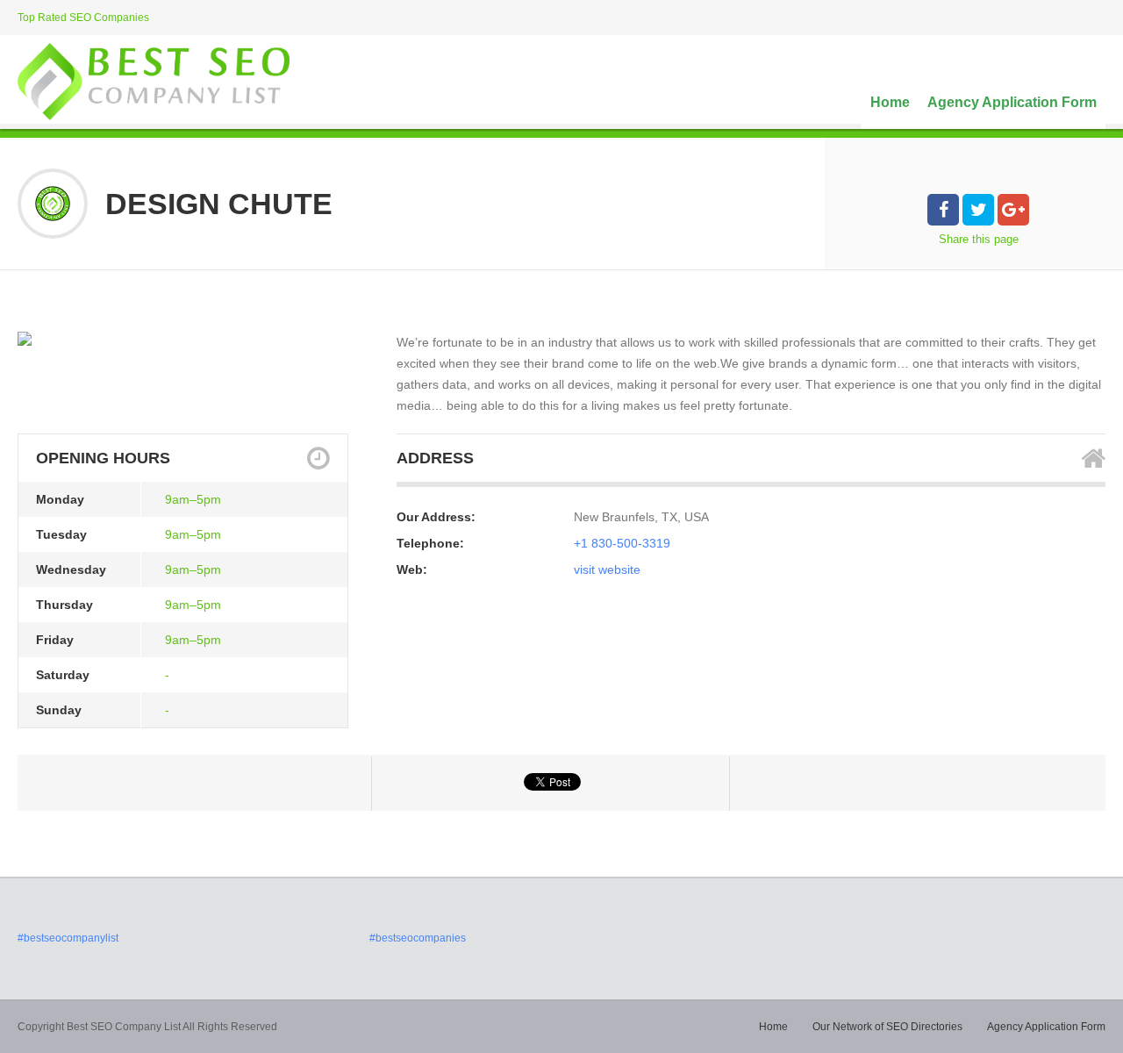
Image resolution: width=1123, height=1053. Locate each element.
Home (890, 102)
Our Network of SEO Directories (887, 1027)
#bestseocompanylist (68, 938)
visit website (607, 569)
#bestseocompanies (417, 938)
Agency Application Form (1012, 102)
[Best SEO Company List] (154, 81)
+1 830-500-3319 (622, 543)
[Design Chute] (25, 339)
